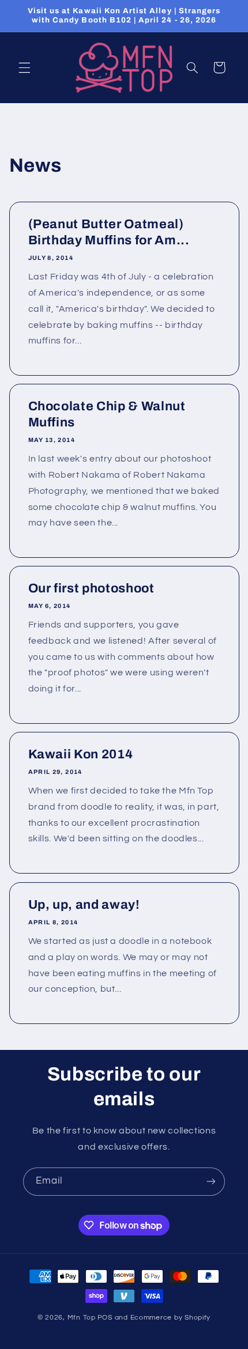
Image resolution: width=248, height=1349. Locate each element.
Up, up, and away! (84, 905)
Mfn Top (81, 1317)
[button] (24, 67)
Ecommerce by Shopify (170, 1317)
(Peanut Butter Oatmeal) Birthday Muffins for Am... (108, 232)
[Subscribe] (211, 1181)
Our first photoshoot (91, 589)
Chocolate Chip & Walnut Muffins (106, 414)
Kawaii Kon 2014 (80, 755)
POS (104, 1317)
